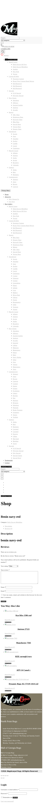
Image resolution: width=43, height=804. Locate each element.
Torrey (15, 443)
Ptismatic (15, 407)
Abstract (15, 179)
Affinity (15, 153)
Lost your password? (7, 801)
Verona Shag (17, 127)
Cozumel (15, 429)
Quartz (15, 300)
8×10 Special (17, 93)
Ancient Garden (18, 105)
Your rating (5, 566)
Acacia (15, 134)
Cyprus (15, 276)
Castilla (15, 143)
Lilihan (15, 345)
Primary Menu (6, 190)
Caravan (15, 186)
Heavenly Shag (17, 119)
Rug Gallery (8, 204)
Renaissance (16, 302)
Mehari (15, 247)
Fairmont (15, 278)
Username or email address (10, 789)
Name (3, 587)
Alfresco (15, 103)
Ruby (14, 355)
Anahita (15, 69)
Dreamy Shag (17, 129)
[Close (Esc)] (7, 775)
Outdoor (11, 167)
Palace (15, 352)
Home (7, 194)
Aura (14, 136)
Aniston (15, 155)
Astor (14, 182)
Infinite (15, 288)
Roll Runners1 (17, 83)
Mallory (15, 292)
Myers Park (16, 295)
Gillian (15, 436)
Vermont (15, 307)
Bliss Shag (16, 122)
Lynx (14, 290)
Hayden (15, 396)
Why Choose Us (14, 199)
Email (3, 591)
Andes (15, 158)
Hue (14, 398)
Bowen (15, 184)
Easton (15, 386)
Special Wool (17, 458)
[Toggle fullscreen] (3, 775)
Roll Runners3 (17, 88)
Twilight (15, 417)
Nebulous (16, 405)
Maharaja (16, 348)
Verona (15, 74)
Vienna (15, 364)
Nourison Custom (18, 79)
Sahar (14, 360)
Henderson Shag (18, 117)
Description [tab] (8, 526)
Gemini (15, 281)
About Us (8, 197)
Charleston (16, 148)
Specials (11, 91)
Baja (14, 172)
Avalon (15, 141)
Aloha (15, 170)
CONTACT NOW (6, 466)
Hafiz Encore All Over (20, 64)
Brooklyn (16, 163)
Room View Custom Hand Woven (23, 81)
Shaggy (11, 112)
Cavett (15, 146)
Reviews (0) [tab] (8, 528)
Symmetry (16, 412)
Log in (15, 797)
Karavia (15, 434)
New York (16, 71)
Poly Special (16, 453)
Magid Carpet (13, 62)
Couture (15, 384)
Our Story (12, 201)
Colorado (16, 165)
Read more (8, 622)
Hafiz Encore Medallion (20, 67)
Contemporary (13, 177)
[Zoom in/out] (1, 775)
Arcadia (15, 110)
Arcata (15, 160)
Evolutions (16, 391)
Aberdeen (16, 100)
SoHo (14, 304)
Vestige (15, 309)
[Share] (5, 775)
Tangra (15, 415)
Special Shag (17, 124)
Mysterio (15, 403)
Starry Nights (17, 357)
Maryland (16, 439)
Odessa (15, 297)
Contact (7, 463)
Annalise (15, 139)
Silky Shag (16, 115)
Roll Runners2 (17, 86)
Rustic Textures (17, 410)
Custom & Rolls (14, 76)
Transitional (12, 131)
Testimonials (9, 460)
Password (4, 793)
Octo (14, 362)
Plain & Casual (13, 151)
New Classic (12, 98)
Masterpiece (16, 350)
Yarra (14, 369)
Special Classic (17, 455)
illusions (15, 400)
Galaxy (15, 393)
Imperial (15, 343)
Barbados (16, 174)
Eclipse (15, 388)
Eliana (15, 285)
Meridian (15, 441)
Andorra (15, 107)
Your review (5, 570)
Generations (16, 283)
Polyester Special (18, 95)
